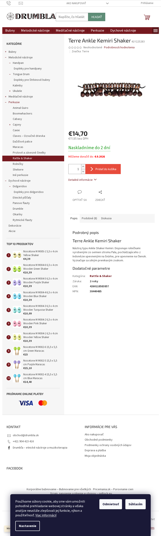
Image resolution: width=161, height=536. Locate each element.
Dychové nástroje (20, 181)
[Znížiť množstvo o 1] (83, 171)
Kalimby (18, 85)
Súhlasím (136, 504)
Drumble (18, 209)
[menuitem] (10, 30)
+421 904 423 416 (23, 441)
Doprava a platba (95, 450)
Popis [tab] (74, 218)
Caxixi (16, 130)
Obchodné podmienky (99, 440)
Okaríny (17, 214)
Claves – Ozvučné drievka (29, 136)
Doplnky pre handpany (28, 69)
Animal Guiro (20, 108)
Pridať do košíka (105, 169)
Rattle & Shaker (22, 158)
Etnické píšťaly (22, 198)
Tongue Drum (21, 74)
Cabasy (17, 119)
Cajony (17, 125)
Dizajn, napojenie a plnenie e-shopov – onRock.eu (81, 493)
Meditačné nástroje (21, 97)
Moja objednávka (95, 456)
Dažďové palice (22, 142)
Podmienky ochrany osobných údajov (108, 445)
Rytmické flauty (22, 220)
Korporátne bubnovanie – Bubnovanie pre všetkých (59, 489)
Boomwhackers (22, 114)
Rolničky (18, 164)
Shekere (18, 170)
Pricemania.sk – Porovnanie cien (113, 489)
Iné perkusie (20, 175)
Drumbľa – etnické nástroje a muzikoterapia (40, 448)
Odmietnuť (111, 504)
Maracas (18, 147)
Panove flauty (21, 203)
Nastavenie (27, 526)
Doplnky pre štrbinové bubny (32, 80)
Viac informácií (45, 515)
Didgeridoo (20, 186)
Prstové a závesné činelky (29, 153)
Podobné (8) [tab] (89, 218)
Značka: (80, 51)
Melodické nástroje (21, 57)
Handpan (18, 63)
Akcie (12, 231)
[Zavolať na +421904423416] (12, 3)
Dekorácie (15, 226)
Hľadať (96, 17)
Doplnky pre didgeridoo (29, 192)
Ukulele (17, 91)
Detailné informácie (80, 180)
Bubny (12, 52)
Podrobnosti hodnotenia (119, 48)
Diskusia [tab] (106, 218)
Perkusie (14, 102)
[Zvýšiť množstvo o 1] (83, 166)
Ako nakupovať (76, 3)
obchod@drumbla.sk (26, 435)
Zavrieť (109, 192)
